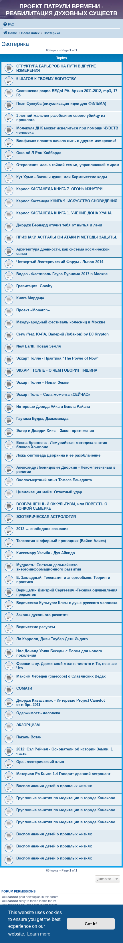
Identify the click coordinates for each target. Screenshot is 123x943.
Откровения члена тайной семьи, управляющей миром (67, 165)
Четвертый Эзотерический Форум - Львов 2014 (59, 262)
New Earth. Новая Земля (38, 346)
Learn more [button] (38, 934)
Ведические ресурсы (35, 627)
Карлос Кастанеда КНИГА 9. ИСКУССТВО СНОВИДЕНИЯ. (67, 201)
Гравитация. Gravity (34, 286)
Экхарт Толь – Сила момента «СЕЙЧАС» (53, 394)
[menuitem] (8, 24)
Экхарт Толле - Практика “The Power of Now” (57, 358)
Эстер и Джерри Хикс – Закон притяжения (55, 430)
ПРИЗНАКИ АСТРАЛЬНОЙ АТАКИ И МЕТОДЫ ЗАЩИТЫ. (66, 237)
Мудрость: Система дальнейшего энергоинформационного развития (48, 567)
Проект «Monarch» (33, 310)
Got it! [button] (91, 923)
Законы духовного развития (42, 615)
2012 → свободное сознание (42, 529)
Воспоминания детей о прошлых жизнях (54, 786)
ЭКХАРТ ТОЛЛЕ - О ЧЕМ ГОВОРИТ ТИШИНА (56, 370)
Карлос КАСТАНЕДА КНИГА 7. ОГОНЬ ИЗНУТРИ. (60, 189)
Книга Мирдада (30, 298)
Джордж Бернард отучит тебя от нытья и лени (59, 225)
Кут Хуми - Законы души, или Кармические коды (61, 177)
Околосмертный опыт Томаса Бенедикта (54, 480)
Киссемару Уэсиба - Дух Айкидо (45, 553)
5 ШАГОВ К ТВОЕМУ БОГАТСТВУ (46, 79)
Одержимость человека (38, 713)
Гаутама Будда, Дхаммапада (42, 418)
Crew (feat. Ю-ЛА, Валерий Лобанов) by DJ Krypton (62, 334)
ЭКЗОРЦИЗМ (28, 725)
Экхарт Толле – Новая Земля (43, 382)
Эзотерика (15, 44)
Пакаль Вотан (28, 737)
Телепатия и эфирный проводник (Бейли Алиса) (61, 541)
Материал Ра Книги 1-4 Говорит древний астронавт (63, 774)
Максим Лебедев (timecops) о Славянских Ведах (61, 676)
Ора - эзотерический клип (40, 762)
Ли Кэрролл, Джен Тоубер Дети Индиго (52, 639)
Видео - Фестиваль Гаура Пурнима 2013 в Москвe (62, 274)
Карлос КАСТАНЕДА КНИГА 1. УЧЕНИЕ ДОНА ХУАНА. (64, 213)
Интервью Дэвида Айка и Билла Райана (53, 406)
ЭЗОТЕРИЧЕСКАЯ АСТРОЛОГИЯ (46, 517)
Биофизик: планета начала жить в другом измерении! (66, 141)
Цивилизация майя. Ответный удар (49, 492)
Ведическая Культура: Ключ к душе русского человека (66, 603)
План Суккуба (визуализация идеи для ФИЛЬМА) (61, 103)
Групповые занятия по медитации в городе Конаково (65, 798)
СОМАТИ (24, 688)
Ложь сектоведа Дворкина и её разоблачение (58, 455)
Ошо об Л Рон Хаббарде (38, 153)
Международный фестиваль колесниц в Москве (60, 322)
